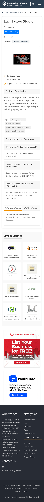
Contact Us (28, 446)
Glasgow (37, 485)
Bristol (17, 491)
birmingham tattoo (17, 120)
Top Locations (29, 419)
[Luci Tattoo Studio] (22, 59)
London (6, 485)
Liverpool (27, 488)
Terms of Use (29, 453)
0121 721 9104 (13, 79)
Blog (25, 423)
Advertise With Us (31, 450)
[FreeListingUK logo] (14, 4)
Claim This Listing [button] (11, 32)
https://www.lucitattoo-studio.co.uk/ (22, 83)
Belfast (24, 491)
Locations (28, 426)
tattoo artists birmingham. (15, 131)
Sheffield (18, 488)
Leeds (35, 488)
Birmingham (15, 485)
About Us (27, 443)
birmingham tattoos (13, 123)
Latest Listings (29, 433)
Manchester (27, 485)
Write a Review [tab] (31, 208)
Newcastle (9, 488)
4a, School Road (13, 76)
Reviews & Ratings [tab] (14, 208)
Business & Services (14, 12)
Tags (26, 430)
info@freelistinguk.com (11, 470)
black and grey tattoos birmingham (18, 127)
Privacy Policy (29, 457)
